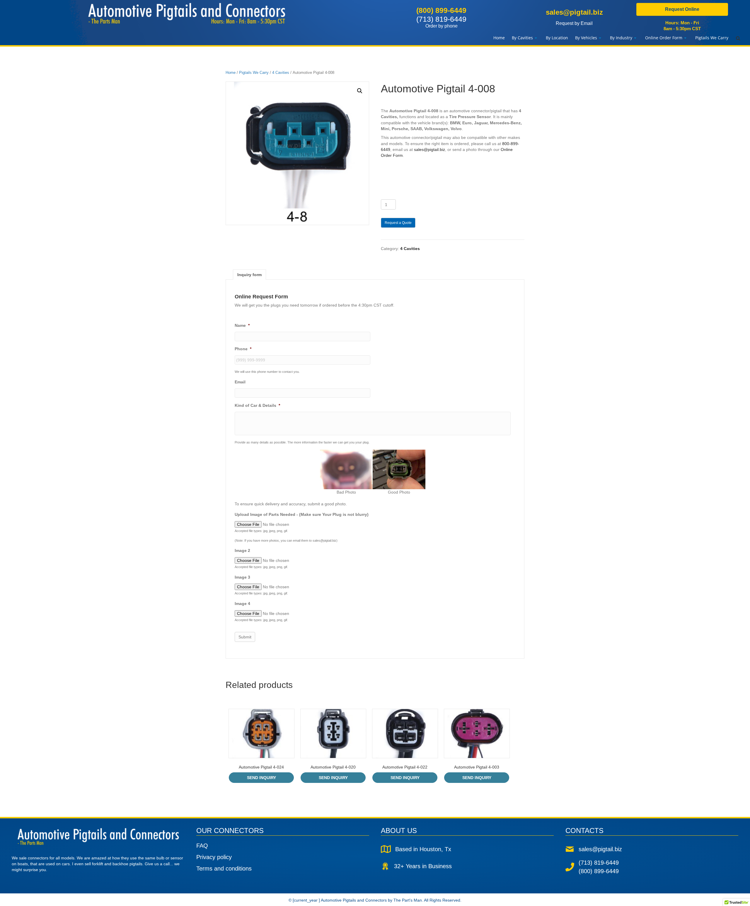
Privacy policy (214, 857)
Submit (244, 637)
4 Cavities (280, 72)
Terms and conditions (224, 868)
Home (231, 72)
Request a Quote (398, 223)
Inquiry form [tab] (249, 274)
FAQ (202, 845)
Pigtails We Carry (254, 72)
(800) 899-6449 (441, 10)
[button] (359, 91)
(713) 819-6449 (441, 21)
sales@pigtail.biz (574, 12)
